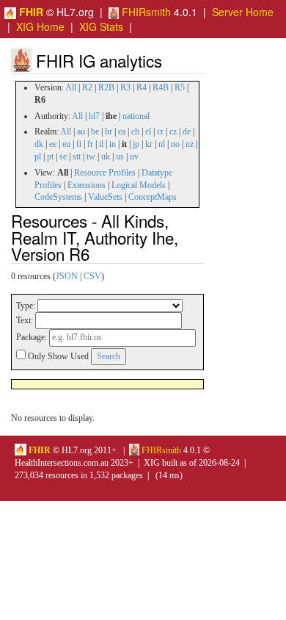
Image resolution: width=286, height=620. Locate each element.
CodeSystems (58, 197)
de (187, 131)
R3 (125, 87)
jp (136, 144)
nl (161, 144)
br (108, 131)
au (81, 131)
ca (121, 131)
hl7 (94, 116)
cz (173, 131)
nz (190, 144)
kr (149, 144)
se (63, 156)
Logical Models (138, 185)
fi (78, 144)
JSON (67, 276)
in (112, 144)
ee (52, 144)
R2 (87, 87)
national (136, 116)
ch (135, 131)
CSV (92, 276)
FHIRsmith (145, 11)
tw (91, 156)
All (70, 87)
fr (90, 144)
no (175, 144)
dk (38, 144)
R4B (161, 87)
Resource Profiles (105, 172)
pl (37, 156)
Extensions (86, 185)
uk (105, 156)
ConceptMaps (152, 197)
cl (148, 131)
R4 (141, 87)
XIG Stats (101, 26)
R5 (180, 87)
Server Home (243, 11)
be (95, 131)
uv (134, 156)
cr (160, 131)
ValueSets (105, 197)
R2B (106, 87)
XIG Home (40, 26)
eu (66, 144)
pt (50, 156)
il (101, 144)
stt (77, 156)
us (120, 156)
